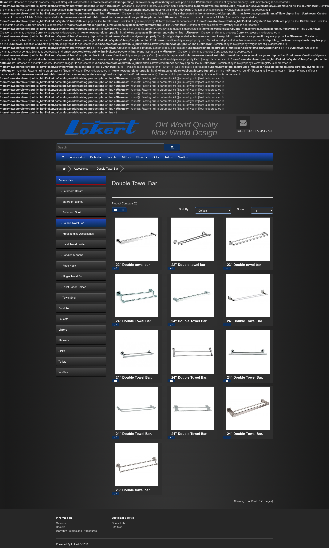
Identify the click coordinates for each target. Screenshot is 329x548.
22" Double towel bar (133, 264)
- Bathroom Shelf (69, 212)
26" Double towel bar (133, 489)
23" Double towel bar (244, 264)
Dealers (60, 527)
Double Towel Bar (107, 168)
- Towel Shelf (67, 297)
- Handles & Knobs (70, 255)
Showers (141, 157)
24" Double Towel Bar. (189, 320)
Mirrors (126, 157)
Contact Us (118, 523)
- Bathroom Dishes (70, 201)
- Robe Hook (67, 265)
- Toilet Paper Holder (72, 287)
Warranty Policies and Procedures (76, 531)
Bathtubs (95, 157)
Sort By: (184, 209)
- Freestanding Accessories (76, 233)
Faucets (111, 157)
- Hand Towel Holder (71, 244)
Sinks (156, 157)
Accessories (77, 157)
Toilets (168, 157)
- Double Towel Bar (71, 223)
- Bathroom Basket (70, 191)
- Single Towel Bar (70, 276)
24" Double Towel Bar (133, 320)
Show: (241, 209)
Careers (61, 523)
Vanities (183, 157)
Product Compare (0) (124, 203)
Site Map (117, 527)
